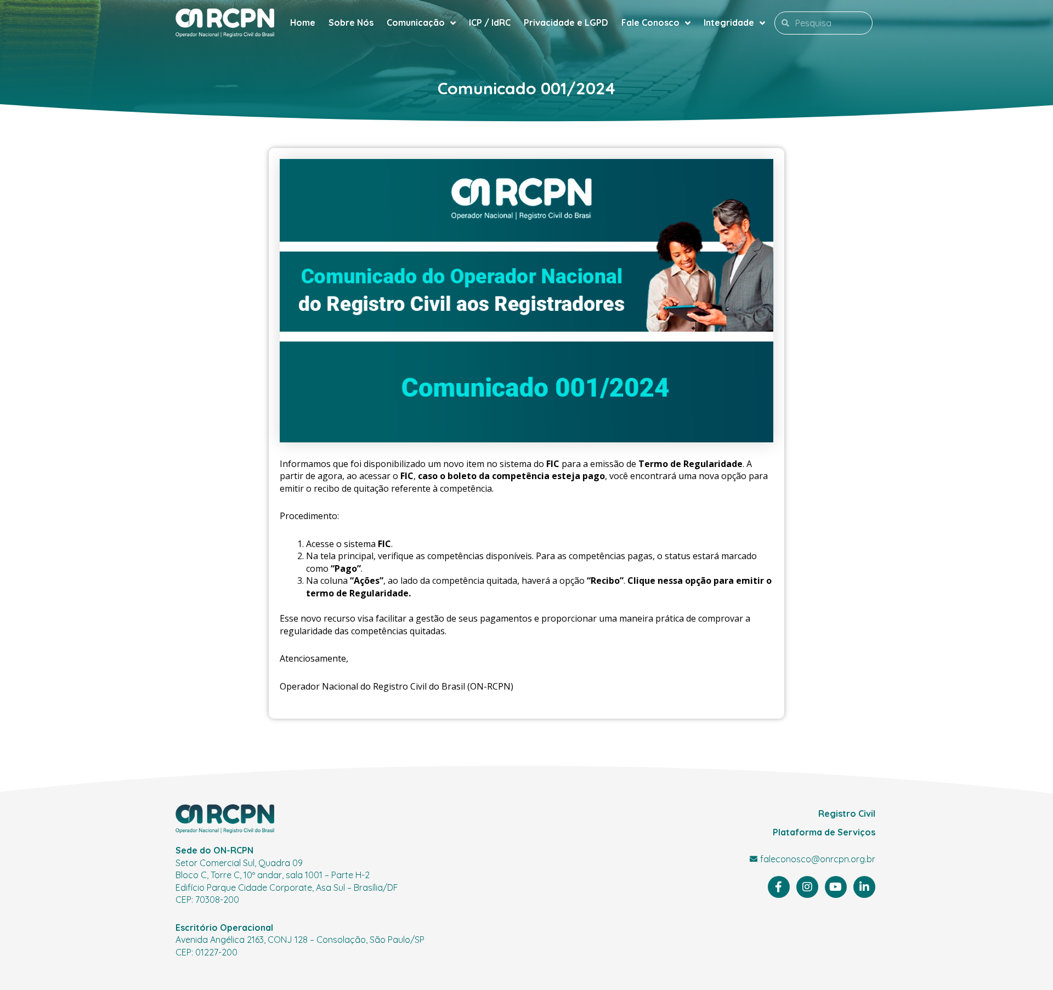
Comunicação (416, 22)
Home (302, 22)
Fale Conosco (650, 22)
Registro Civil (846, 813)
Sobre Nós (351, 22)
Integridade (729, 22)
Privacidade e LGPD (566, 22)
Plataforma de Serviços (824, 832)
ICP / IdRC (490, 22)
